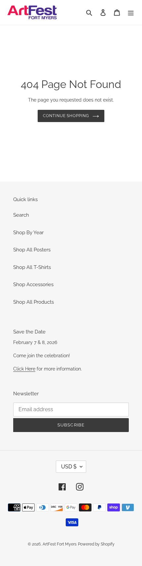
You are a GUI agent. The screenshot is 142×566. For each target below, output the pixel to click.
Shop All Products (33, 302)
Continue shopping (66, 115)
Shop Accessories (33, 284)
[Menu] (131, 12)
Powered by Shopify (96, 544)
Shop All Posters (32, 250)
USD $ (69, 466)
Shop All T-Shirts (32, 267)
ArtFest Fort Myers (60, 544)
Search (21, 215)
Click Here (24, 368)
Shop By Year (28, 233)
